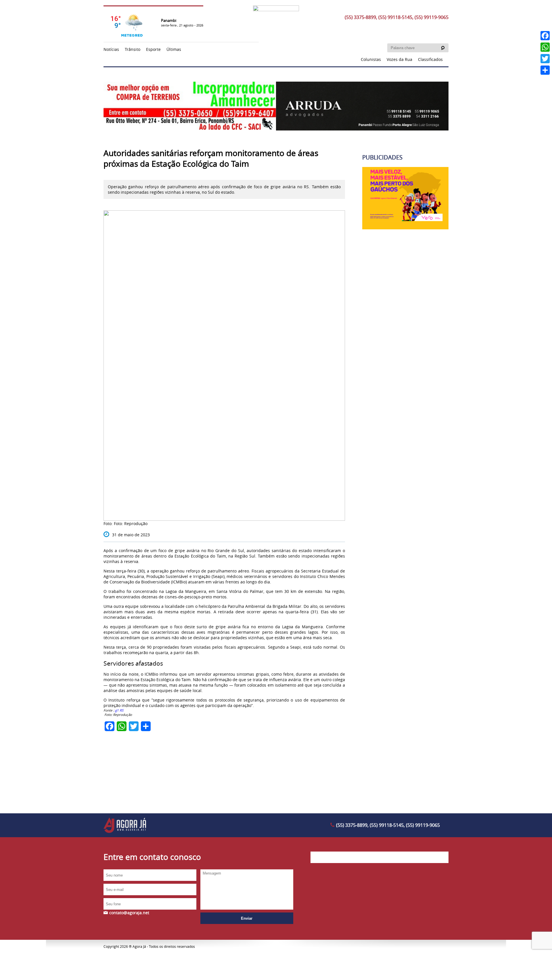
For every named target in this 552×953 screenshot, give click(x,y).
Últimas (173, 49)
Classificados (430, 59)
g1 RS (119, 710)
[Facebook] (545, 35)
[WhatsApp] (545, 47)
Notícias (111, 49)
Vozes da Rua (399, 59)
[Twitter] (545, 58)
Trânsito (132, 49)
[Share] (545, 70)
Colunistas (371, 59)
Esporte (153, 49)
